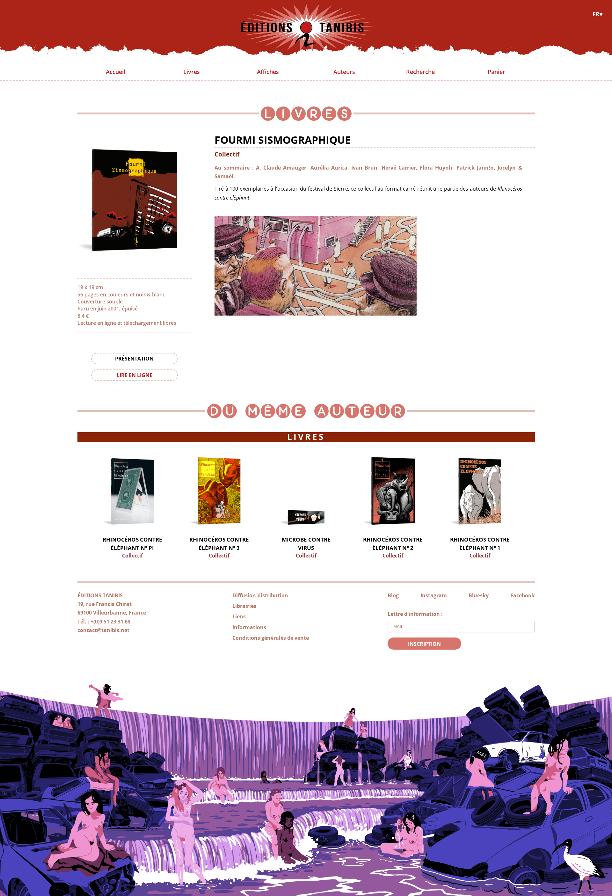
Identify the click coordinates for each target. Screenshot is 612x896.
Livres (191, 72)
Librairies (244, 605)
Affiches (268, 72)
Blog (393, 595)
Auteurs (344, 72)
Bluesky (479, 595)
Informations (249, 627)
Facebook (522, 595)
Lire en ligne (134, 375)
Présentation (134, 358)
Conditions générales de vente (270, 637)
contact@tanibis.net (103, 630)
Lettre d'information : (415, 613)
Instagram (433, 595)
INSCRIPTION (424, 643)
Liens (239, 616)
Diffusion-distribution (260, 595)
